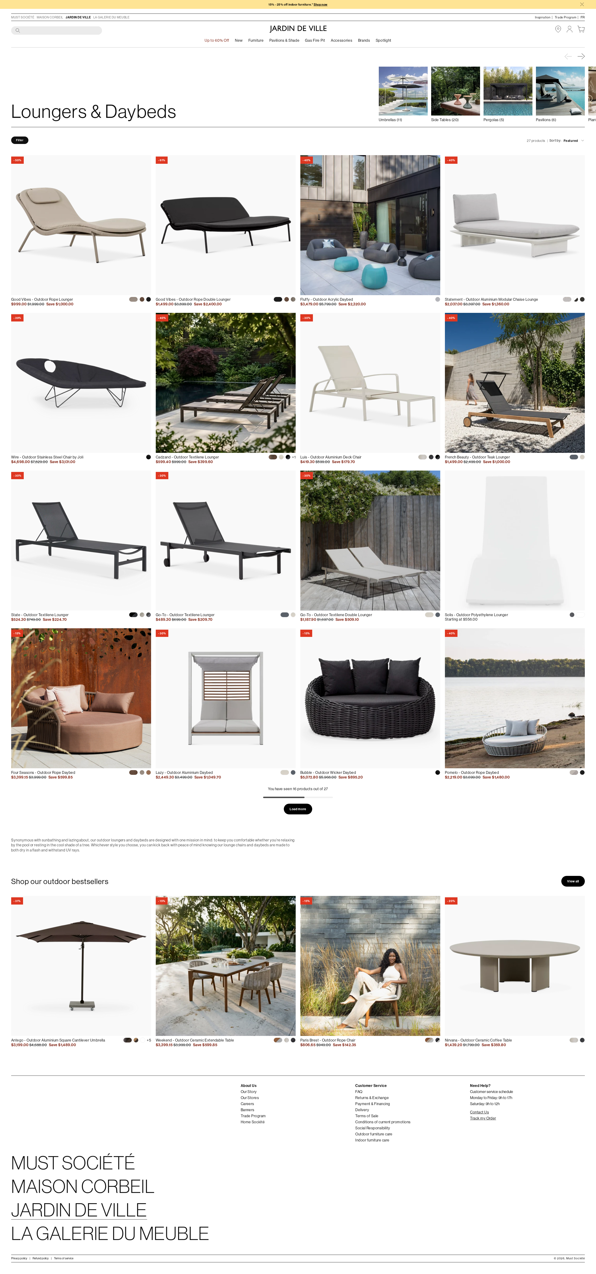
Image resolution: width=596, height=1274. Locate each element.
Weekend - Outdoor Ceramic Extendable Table (195, 1040)
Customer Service (371, 1085)
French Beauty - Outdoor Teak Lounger (477, 457)
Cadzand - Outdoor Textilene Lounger (187, 457)
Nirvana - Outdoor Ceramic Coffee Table (478, 1040)
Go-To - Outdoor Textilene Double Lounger (336, 614)
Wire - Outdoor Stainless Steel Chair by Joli (47, 457)
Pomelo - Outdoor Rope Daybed (472, 772)
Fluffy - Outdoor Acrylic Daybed (326, 299)
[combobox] (56, 31)
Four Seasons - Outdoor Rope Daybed (43, 772)
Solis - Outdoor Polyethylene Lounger (476, 614)
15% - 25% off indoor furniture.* (298, 4)
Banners (247, 1110)
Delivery (362, 1110)
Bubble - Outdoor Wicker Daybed (328, 772)
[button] (582, 56)
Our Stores (250, 1098)
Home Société (253, 1122)
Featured (571, 141)
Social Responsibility (372, 1128)
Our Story (249, 1091)
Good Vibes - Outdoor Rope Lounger (42, 299)
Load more (298, 809)
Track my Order (483, 1118)
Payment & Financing (372, 1104)
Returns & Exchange (372, 1098)
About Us (249, 1085)
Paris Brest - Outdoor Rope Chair (327, 1040)
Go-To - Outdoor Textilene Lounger (185, 614)
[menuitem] (239, 40)
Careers (247, 1104)
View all (573, 881)
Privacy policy (19, 1258)
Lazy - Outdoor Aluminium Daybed (184, 772)
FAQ (358, 1091)
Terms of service (63, 1258)
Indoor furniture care (372, 1140)
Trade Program (253, 1116)
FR (583, 17)
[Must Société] (298, 29)
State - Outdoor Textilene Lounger (40, 614)
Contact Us (479, 1112)
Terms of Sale (366, 1116)
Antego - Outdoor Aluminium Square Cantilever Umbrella (58, 1040)
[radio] (133, 299)
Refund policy (41, 1258)
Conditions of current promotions (382, 1122)
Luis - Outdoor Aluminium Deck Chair (331, 457)
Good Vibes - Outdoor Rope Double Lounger (193, 299)
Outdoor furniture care (374, 1134)
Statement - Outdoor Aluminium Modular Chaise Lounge (491, 299)
